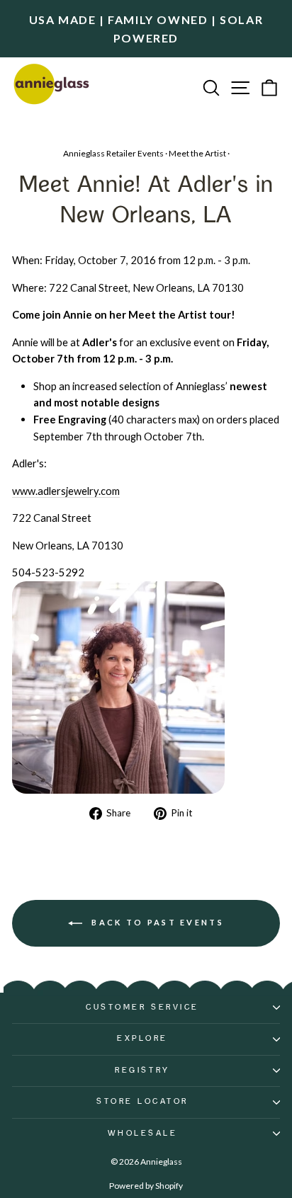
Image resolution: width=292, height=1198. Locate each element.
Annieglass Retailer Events (113, 153)
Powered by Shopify (146, 1185)
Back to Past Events (156, 922)
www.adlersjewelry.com (66, 490)
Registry (142, 1070)
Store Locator (142, 1101)
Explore (142, 1038)
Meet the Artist (197, 153)
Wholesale (143, 1133)
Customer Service (142, 1007)
